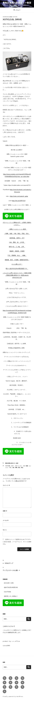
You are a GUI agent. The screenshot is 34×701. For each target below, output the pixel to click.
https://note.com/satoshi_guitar (19, 196)
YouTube (7, 465)
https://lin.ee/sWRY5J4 (18, 200)
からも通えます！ (17, 264)
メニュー (17, 10)
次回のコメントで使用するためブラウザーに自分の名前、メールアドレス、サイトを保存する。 (17, 542)
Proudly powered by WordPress (13, 696)
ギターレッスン (18, 465)
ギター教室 (25, 465)
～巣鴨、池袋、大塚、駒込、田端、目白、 (17, 233)
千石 (10, 467)
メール (6, 520)
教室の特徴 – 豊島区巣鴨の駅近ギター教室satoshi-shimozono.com (18, 275)
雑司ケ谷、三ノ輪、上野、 (17, 246)
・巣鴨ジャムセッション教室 (17, 229)
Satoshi (15, 16)
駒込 (22, 467)
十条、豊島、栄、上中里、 (17, 242)
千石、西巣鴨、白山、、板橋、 (17, 255)
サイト (5, 530)
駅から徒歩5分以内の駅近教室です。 (17, 268)
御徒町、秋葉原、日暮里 (17, 251)
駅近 (19, 467)
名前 (5, 511)
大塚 (13, 467)
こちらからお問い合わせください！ (13, 273)
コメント (6, 485)
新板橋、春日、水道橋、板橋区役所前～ (17, 260)
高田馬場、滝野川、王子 (17, 238)
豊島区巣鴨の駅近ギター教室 (17, 2)
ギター (12, 465)
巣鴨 (16, 467)
